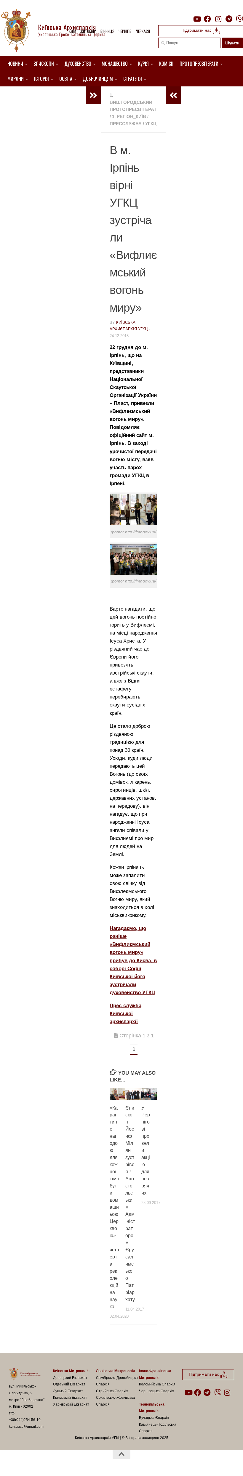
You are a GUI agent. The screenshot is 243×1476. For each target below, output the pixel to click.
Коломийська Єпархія (157, 1384)
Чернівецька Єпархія (156, 1391)
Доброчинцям (98, 78)
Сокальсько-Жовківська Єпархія (115, 1400)
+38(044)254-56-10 (25, 1420)
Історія (41, 78)
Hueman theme (77, 1463)
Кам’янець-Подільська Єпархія (157, 1427)
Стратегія (132, 78)
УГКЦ (150, 123)
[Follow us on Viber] (239, 18)
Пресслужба (126, 123)
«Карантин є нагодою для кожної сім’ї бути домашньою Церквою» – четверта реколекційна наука (114, 1207)
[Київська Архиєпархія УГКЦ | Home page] (58, 31)
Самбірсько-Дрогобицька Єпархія (117, 1381)
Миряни (15, 78)
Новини (15, 63)
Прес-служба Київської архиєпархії (125, 1013)
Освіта (65, 78)
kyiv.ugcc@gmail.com (26, 1427)
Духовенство (77, 63)
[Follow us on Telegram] (228, 18)
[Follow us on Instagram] (218, 18)
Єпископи (43, 63)
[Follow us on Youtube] (196, 18)
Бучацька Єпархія (154, 1418)
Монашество (115, 63)
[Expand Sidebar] (93, 95)
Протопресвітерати (199, 63)
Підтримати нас (197, 30)
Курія (143, 63)
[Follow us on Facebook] (207, 18)
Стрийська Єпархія (112, 1391)
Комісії (166, 63)
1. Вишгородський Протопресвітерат (133, 102)
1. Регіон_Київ (129, 116)
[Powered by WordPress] (31, 1463)
